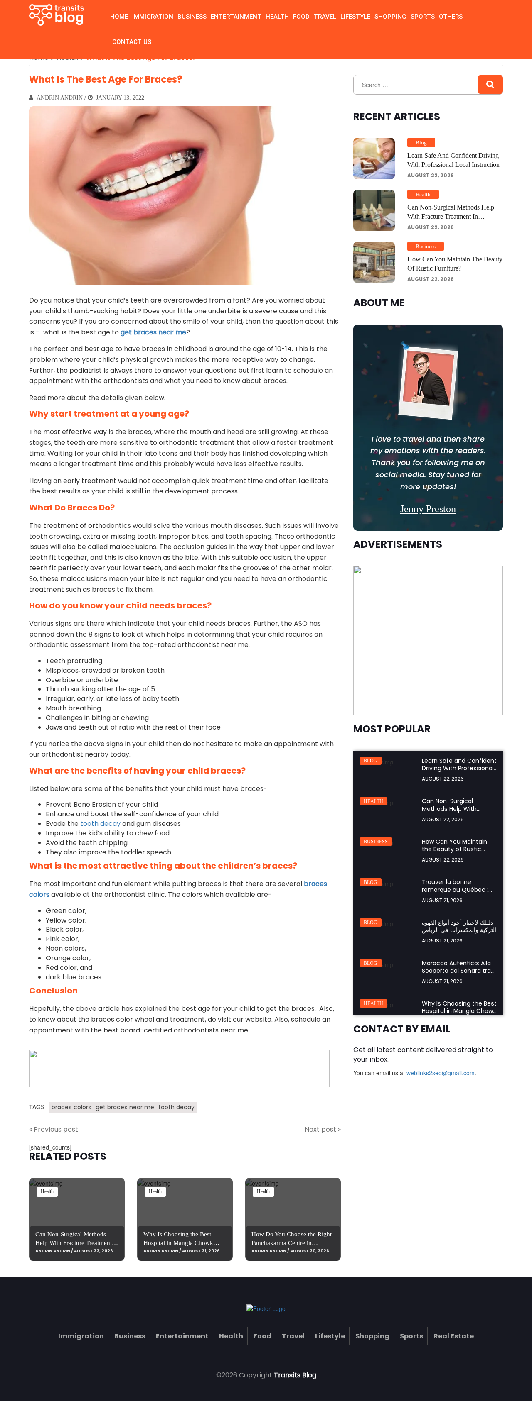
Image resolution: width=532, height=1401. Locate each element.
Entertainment (236, 16)
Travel (325, 16)
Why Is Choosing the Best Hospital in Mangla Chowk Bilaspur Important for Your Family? (459, 1014)
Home (119, 16)
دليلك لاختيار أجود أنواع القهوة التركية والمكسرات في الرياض (459, 926)
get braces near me (125, 1107)
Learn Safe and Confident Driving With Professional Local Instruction (453, 160)
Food (301, 16)
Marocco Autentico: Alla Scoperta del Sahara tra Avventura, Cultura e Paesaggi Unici (456, 974)
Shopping (390, 16)
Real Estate (453, 1336)
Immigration (152, 16)
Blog (421, 142)
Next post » (323, 1129)
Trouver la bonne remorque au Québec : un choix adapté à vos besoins (455, 893)
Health (277, 16)
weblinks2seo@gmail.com (440, 1073)
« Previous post (53, 1129)
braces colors (71, 1107)
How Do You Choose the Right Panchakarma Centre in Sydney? (291, 1243)
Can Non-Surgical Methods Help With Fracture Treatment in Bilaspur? (76, 1243)
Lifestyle (355, 16)
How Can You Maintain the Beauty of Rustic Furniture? (454, 264)
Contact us (131, 42)
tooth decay (100, 823)
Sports (423, 16)
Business (192, 16)
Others (451, 16)
